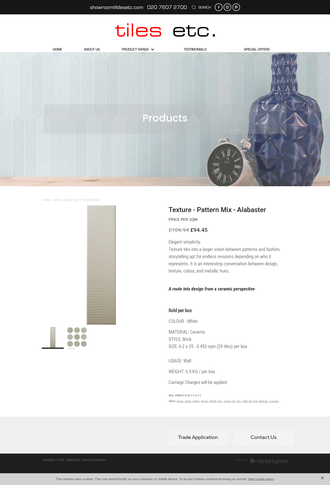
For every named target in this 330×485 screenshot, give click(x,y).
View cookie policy (261, 479)
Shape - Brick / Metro (188, 401)
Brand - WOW (208, 401)
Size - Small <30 (226, 401)
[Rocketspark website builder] (261, 461)
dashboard (72, 460)
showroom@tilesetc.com (116, 7)
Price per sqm (91, 200)
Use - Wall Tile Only (246, 401)
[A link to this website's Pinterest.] (236, 7)
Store (46, 200)
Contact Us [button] (264, 437)
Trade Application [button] (198, 437)
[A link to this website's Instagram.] (227, 7)
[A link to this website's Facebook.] (218, 7)
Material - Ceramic (269, 401)
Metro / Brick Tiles (66, 200)
